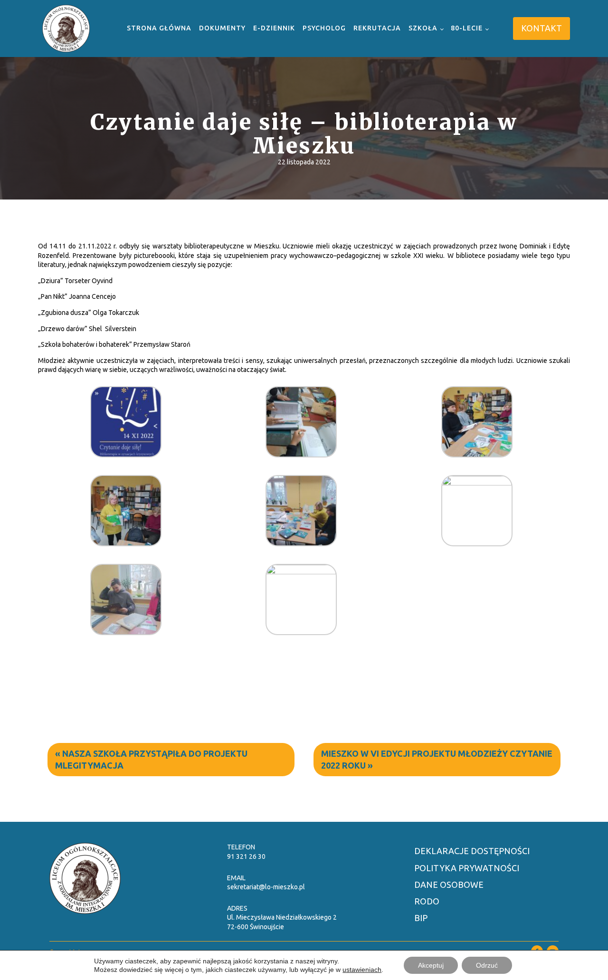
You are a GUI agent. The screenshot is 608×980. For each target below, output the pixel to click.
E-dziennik (274, 28)
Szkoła (422, 28)
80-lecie (467, 28)
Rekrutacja (377, 28)
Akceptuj (431, 965)
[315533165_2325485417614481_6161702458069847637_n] (301, 543)
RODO (426, 901)
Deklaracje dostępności (472, 851)
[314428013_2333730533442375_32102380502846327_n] (126, 454)
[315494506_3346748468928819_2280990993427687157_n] (477, 482)
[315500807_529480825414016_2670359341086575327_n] (301, 571)
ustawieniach (361, 969)
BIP (421, 918)
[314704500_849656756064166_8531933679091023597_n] (301, 454)
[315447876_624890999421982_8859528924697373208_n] (126, 632)
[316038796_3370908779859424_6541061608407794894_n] (126, 543)
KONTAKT (541, 28)
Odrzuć (487, 965)
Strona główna (159, 28)
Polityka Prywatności (466, 868)
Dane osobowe (449, 884)
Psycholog (324, 28)
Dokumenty (222, 28)
